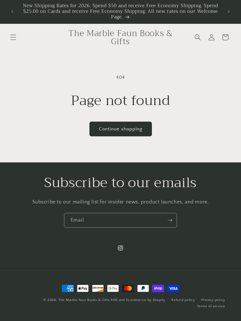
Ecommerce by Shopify (145, 300)
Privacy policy (213, 300)
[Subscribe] (170, 220)
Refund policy (183, 300)
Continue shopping (120, 129)
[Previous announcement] (12, 11)
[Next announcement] (229, 11)
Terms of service (211, 306)
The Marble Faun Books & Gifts (84, 300)
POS (114, 300)
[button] (13, 37)
